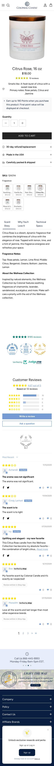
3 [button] (28, 633)
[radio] (7, 190)
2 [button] (23, 633)
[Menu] (3, 5)
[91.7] (26, 441)
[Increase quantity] (22, 123)
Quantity (7, 116)
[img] (9, 465)
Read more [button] (42, 549)
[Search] (9, 5)
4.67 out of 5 (34, 385)
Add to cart (26, 135)
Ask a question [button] (27, 423)
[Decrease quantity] (5, 123)
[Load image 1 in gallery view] (27, 38)
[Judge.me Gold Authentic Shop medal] (41, 349)
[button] (14, 395)
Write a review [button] (27, 416)
